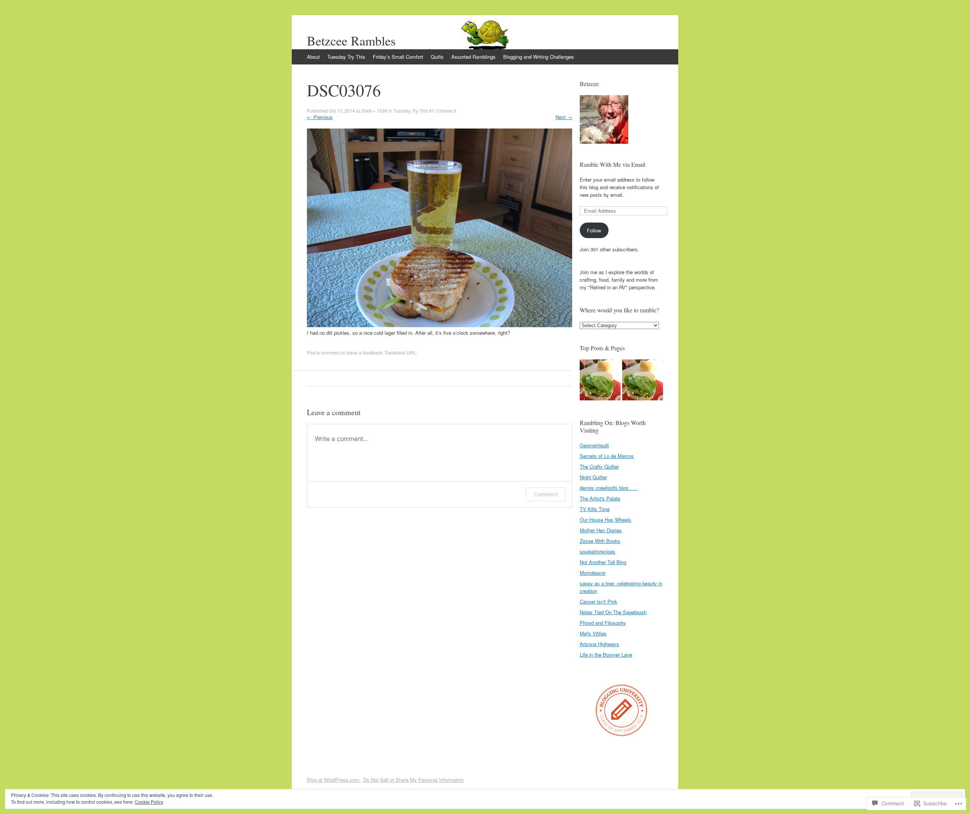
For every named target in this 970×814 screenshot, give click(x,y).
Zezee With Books (600, 540)
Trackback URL (400, 352)
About (313, 56)
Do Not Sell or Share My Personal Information (413, 779)
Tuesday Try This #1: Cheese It (424, 110)
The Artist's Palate (600, 498)
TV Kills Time (595, 509)
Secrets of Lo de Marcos (607, 456)
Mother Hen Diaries (601, 530)
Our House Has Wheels (605, 519)
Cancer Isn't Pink (598, 601)
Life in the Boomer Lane (606, 654)
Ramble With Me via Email (612, 164)
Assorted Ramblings (473, 56)
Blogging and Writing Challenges (538, 56)
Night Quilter (593, 477)
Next (563, 117)
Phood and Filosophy (603, 622)
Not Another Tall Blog (603, 562)
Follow (594, 230)
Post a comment (323, 352)
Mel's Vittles (593, 633)
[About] (600, 380)
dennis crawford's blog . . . (608, 487)
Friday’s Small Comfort (398, 56)
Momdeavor (592, 572)
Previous (320, 117)
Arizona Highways (599, 644)
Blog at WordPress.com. (334, 779)
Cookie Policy (149, 801)
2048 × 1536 (374, 110)
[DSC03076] (439, 325)
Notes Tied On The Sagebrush (613, 612)
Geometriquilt (594, 445)
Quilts (437, 56)
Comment (546, 494)
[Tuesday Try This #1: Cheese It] (642, 380)
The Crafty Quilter (599, 466)
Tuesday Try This (346, 56)
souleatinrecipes (597, 551)
